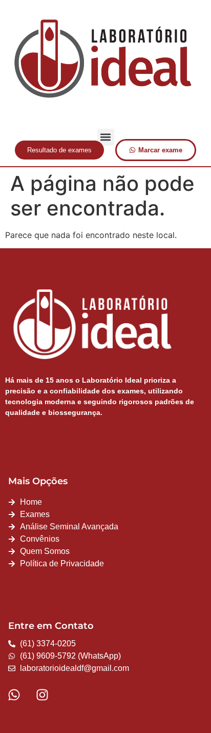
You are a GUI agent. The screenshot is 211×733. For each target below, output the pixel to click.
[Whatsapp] (14, 694)
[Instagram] (42, 694)
